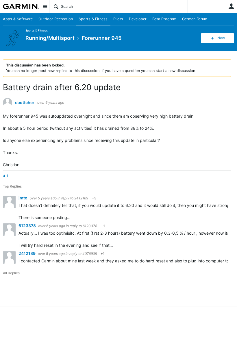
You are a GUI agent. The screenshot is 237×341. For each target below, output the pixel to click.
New (221, 38)
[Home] (21, 6)
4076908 (89, 253)
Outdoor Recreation (55, 19)
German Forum (194, 19)
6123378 (27, 225)
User (231, 6)
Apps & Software (18, 19)
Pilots (118, 19)
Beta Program (164, 19)
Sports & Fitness (93, 19)
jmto (23, 197)
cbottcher (24, 102)
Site (44, 6)
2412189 (81, 198)
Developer (138, 19)
